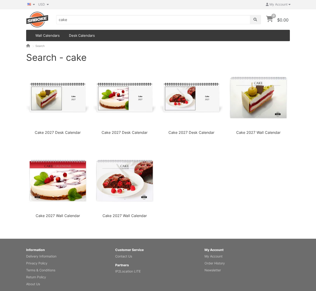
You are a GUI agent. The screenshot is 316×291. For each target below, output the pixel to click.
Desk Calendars (82, 35)
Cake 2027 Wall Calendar (258, 132)
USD (42, 4)
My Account (213, 256)
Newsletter (212, 270)
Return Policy (36, 277)
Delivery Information (41, 256)
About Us (33, 284)
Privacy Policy (36, 263)
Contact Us (123, 256)
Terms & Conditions (40, 270)
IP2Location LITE (128, 271)
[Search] (255, 19)
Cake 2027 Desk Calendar (58, 132)
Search (40, 46)
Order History (214, 263)
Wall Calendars (47, 35)
